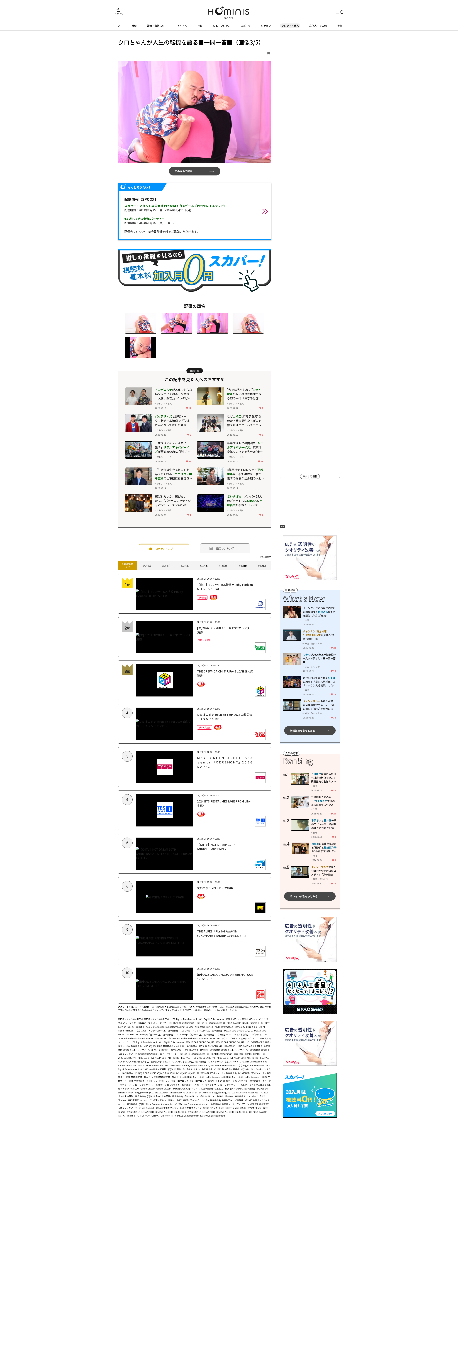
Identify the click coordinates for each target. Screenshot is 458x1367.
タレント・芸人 (290, 25)
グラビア (266, 25)
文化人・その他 (318, 25)
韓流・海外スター (157, 25)
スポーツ (246, 25)
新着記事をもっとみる (302, 730)
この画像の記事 (183, 171)
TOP (118, 25)
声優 (200, 25)
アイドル (182, 25)
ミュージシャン (221, 25)
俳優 (134, 25)
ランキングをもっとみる (304, 896)
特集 (339, 25)
